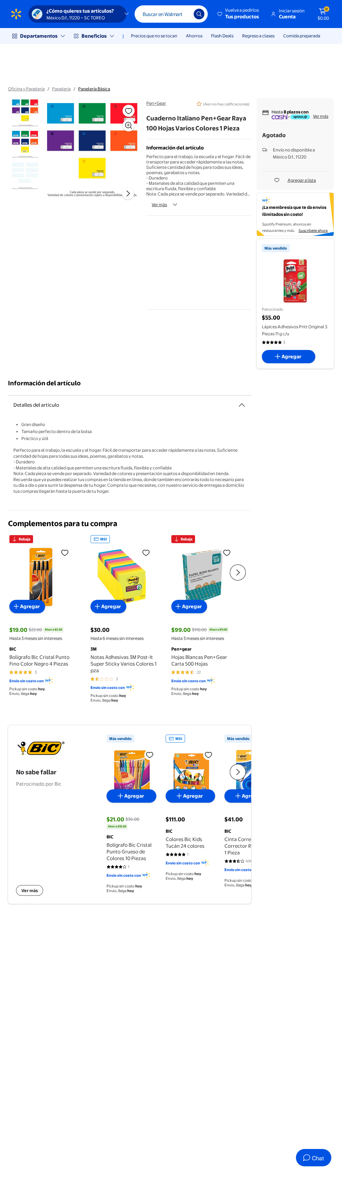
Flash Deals (222, 35)
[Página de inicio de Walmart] (16, 14)
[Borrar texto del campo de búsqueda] (184, 14)
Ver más (159, 204)
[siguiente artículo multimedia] (128, 193)
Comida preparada (301, 35)
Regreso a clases (258, 35)
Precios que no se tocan (154, 35)
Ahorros (194, 35)
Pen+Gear (156, 103)
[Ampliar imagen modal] (129, 125)
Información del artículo (44, 383)
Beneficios (94, 36)
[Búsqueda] (199, 14)
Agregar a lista (302, 180)
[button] (238, 14)
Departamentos (38, 36)
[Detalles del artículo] (242, 405)
